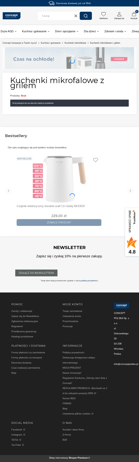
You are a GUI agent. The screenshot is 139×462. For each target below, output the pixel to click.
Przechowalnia (70, 321)
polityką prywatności (89, 281)
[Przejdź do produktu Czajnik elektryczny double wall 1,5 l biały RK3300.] (59, 179)
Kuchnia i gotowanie (51, 43)
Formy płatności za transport (26, 357)
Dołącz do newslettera (36, 272)
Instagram (17, 434)
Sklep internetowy (68, 457)
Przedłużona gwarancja (23, 331)
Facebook (17, 429)
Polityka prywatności (73, 352)
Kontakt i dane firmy (73, 429)
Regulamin (17, 326)
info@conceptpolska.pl (126, 364)
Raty (13, 372)
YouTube (16, 444)
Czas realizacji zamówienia (25, 367)
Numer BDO (69, 398)
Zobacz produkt (59, 222)
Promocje (68, 326)
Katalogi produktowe (22, 336)
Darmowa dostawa (21, 362)
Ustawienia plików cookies (77, 413)
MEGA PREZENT (72, 367)
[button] (86, 16)
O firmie (67, 434)
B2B (65, 439)
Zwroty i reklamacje (21, 311)
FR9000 (67, 403)
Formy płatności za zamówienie (28, 352)
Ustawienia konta (72, 316)
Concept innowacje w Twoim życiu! (20, 43)
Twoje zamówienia (72, 311)
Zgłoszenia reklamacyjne (24, 321)
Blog (65, 408)
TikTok (15, 439)
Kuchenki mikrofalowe (75, 43)
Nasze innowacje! (72, 372)
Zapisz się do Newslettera (25, 316)
